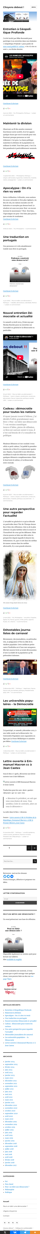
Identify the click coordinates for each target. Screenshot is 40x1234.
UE (9, 621)
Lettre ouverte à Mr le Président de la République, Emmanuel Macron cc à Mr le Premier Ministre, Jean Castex (19, 820)
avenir (13, 396)
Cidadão (13, 302)
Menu (34, 7)
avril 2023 (9, 1072)
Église (5, 619)
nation (5, 180)
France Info (6, 690)
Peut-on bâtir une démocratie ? (21, 300)
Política (34, 302)
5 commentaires (31, 228)
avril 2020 (9, 1116)
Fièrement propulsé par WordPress (14, 1230)
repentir (31, 619)
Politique (27, 113)
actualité (27, 617)
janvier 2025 (10, 1062)
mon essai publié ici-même (13, 46)
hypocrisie (19, 178)
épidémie (31, 832)
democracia (20, 302)
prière (26, 619)
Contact (6, 1216)
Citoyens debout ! (13, 7)
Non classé (9, 1184)
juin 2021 (8, 1092)
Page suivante (34, 850)
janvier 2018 (9, 1163)
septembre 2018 (11, 1146)
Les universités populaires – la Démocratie (18, 702)
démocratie (12, 178)
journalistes (14, 690)
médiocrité (26, 178)
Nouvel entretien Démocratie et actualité (18, 314)
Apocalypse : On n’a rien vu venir (17, 189)
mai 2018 (8, 1154)
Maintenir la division (17, 123)
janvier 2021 (9, 1102)
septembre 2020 (11, 1113)
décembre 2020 (11, 1105)
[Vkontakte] (11, 876)
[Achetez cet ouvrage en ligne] (20, 938)
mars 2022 (9, 1078)
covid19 (25, 832)
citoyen (5, 178)
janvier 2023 (10, 1075)
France (13, 398)
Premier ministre (25, 834)
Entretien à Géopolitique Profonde (17, 30)
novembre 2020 (11, 1108)
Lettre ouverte (7, 834)
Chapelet (33, 617)
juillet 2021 (9, 1089)
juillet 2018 (9, 1149)
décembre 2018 (11, 1143)
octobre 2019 (10, 1127)
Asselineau (26, 688)
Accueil (6, 1201)
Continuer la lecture (10, 103)
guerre (17, 619)
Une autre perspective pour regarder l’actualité (19, 512)
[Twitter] (4, 876)
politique (26, 398)
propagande (12, 180)
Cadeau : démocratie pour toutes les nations (19, 410)
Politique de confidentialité (24, 1228)
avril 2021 (8, 1097)
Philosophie (19, 113)
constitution (24, 396)
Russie (5, 621)
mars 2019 (9, 1138)
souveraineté (27, 498)
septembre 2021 (11, 1086)
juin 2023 (8, 1070)
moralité (33, 178)
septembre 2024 (11, 1064)
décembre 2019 (11, 1122)
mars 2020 (9, 1119)
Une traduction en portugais (16, 238)
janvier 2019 (9, 1141)
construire (32, 396)
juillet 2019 (9, 1130)
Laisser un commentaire (25, 180)
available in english (14, 959)
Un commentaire (16, 692)
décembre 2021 (11, 1081)
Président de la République (11, 836)
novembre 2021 (11, 1083)
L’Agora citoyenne (10, 1211)
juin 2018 (8, 1152)
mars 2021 (9, 1100)
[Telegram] (8, 876)
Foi (14, 113)
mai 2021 (8, 1094)
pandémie (16, 834)
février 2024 (9, 1067)
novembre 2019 (11, 1124)
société (31, 398)
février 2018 (9, 1160)
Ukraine (12, 621)
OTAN (21, 619)
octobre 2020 (10, 1111)
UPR (4, 400)
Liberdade (28, 302)
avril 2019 (9, 1135)
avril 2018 (8, 1157)
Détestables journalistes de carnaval (17, 631)
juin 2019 (8, 1133)
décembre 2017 (11, 1165)
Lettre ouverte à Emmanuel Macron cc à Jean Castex (18, 764)
